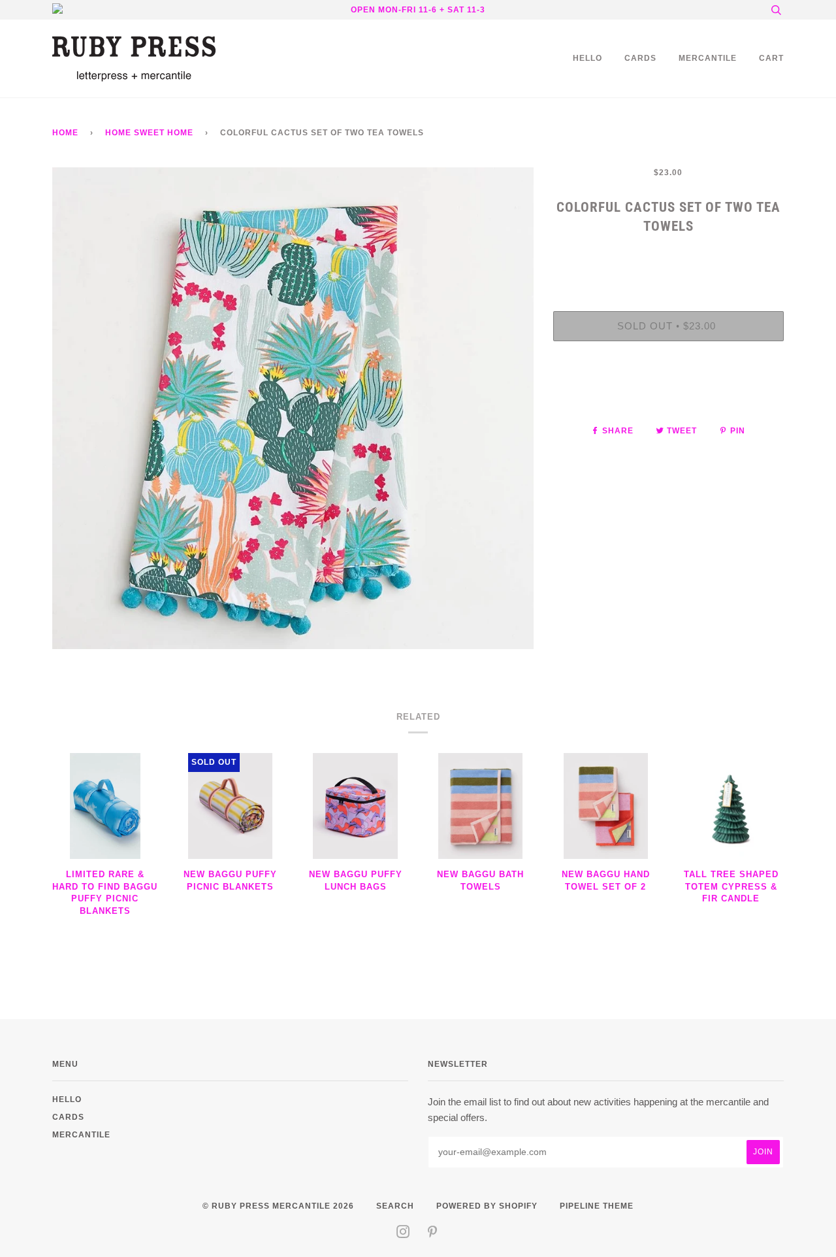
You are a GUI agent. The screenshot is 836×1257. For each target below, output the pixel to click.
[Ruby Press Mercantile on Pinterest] (433, 1234)
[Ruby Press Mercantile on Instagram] (403, 1234)
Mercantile (708, 58)
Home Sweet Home (149, 132)
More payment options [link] (668, 396)
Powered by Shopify (487, 1205)
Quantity (668, 257)
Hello (587, 58)
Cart (771, 58)
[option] (293, 408)
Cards (640, 58)
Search (395, 1205)
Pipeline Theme (597, 1205)
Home (65, 132)
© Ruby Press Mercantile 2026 (278, 1205)
